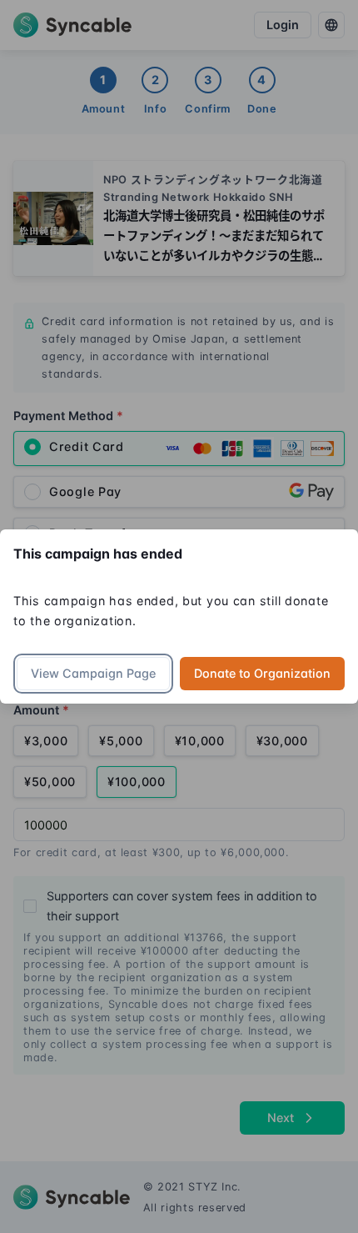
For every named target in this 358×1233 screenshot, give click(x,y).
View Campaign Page (93, 673)
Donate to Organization (262, 673)
